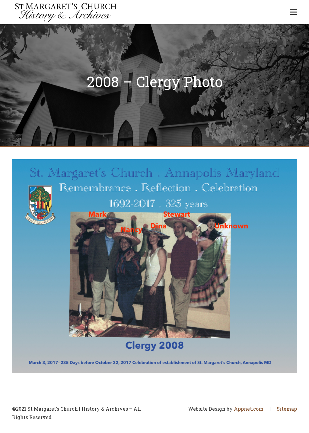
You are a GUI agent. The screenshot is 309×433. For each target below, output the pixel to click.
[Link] (66, 12)
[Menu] (293, 12)
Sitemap (287, 409)
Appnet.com (248, 409)
